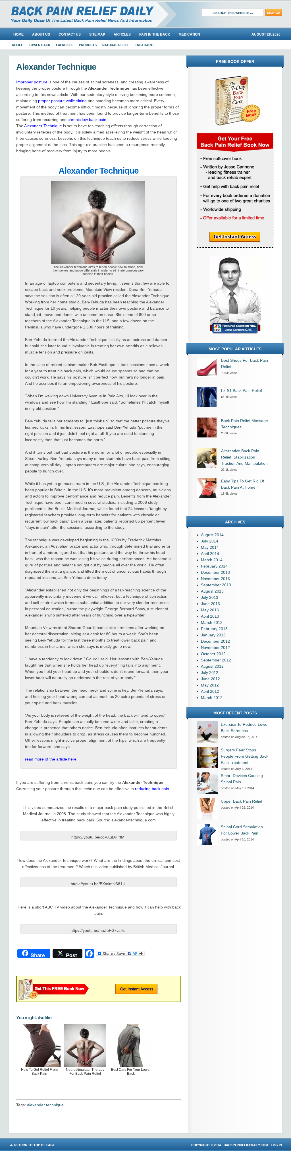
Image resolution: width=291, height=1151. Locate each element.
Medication (189, 34)
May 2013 (210, 610)
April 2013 (210, 616)
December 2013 (215, 572)
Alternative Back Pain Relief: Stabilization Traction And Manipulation (244, 457)
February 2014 (214, 566)
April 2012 (210, 691)
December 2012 (215, 641)
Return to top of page (34, 1145)
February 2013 (214, 628)
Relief (17, 45)
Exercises (64, 45)
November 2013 (215, 578)
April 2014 (210, 553)
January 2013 (213, 635)
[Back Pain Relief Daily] (73, 14)
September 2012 (216, 660)
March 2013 (212, 622)
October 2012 (213, 653)
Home (18, 34)
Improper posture (31, 82)
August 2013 (212, 591)
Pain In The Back (154, 34)
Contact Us (70, 34)
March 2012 (212, 697)
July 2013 (209, 597)
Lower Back (39, 45)
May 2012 (210, 685)
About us (41, 34)
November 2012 (215, 647)
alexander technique (45, 1105)
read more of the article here (50, 759)
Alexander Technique (43, 126)
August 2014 (212, 535)
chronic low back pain (87, 119)
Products (88, 45)
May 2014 (210, 547)
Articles (122, 34)
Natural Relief (115, 45)
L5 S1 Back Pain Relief (241, 390)
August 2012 (212, 666)
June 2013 (210, 603)
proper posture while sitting (62, 100)
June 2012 (210, 679)
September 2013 (216, 585)
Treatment (144, 45)
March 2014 (212, 560)
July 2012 (209, 672)
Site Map (97, 34)
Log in (276, 1145)
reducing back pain (152, 788)
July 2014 (209, 541)
